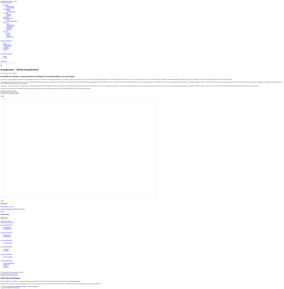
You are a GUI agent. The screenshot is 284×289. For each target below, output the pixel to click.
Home (5, 56)
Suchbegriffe (4, 61)
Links (8, 30)
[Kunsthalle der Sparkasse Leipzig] (9, 1)
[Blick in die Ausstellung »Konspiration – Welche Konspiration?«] (79, 198)
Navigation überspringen (6, 2)
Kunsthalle (6, 5)
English (5, 31)
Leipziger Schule (10, 7)
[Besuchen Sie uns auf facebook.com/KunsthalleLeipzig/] (9, 275)
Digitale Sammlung (8, 18)
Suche (8, 19)
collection (9, 35)
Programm (6, 13)
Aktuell (8, 10)
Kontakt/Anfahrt (10, 26)
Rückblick (9, 15)
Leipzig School (10, 37)
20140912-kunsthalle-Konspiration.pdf (13, 209)
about (8, 34)
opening (8, 33)
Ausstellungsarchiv (11, 11)
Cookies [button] (30, 281)
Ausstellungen (7, 9)
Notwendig (14, 286)
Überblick (9, 14)
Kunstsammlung (10, 6)
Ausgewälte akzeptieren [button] (6, 287)
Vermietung (9, 29)
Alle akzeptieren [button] (16, 287)
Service (5, 22)
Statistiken (33, 286)
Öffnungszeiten (10, 25)
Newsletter (6, 17)
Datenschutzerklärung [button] (75, 281)
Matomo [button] (35, 286)
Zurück (2, 96)
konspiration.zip (7, 206)
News (8, 23)
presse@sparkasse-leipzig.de (7, 222)
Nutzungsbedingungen (12, 21)
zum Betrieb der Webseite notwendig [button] (17, 286)
